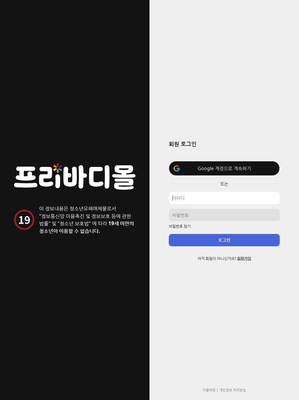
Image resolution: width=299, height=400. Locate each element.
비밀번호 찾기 (180, 226)
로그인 (224, 240)
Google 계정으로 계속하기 (224, 168)
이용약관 (209, 389)
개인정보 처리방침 (232, 389)
